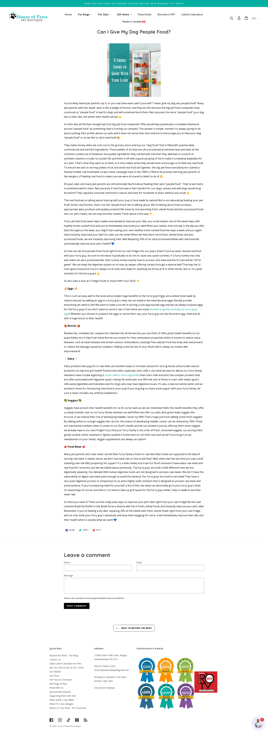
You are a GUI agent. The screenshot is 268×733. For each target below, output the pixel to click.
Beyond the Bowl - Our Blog (63, 655)
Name (67, 562)
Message (68, 575)
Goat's (109, 375)
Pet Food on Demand (60, 679)
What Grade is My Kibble (61, 699)
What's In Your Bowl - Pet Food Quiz (67, 707)
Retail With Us (56, 687)
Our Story (54, 675)
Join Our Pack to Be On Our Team (66, 667)
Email (139, 562)
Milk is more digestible (126, 375)
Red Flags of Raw (58, 683)
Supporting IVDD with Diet (62, 695)
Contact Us (55, 659)
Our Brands (55, 671)
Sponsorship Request (60, 691)
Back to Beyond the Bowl (136, 628)
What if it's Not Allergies (61, 703)
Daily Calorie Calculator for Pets (65, 663)
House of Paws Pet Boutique (69, 726)
